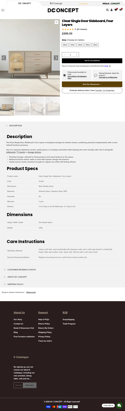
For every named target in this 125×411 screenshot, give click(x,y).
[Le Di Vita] (82, 3)
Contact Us (18, 324)
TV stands (21, 152)
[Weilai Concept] (24, 3)
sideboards (11, 152)
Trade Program (69, 324)
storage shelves (34, 152)
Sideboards (31, 292)
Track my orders (45, 341)
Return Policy (44, 324)
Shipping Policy (45, 332)
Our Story (18, 319)
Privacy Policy (44, 337)
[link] (74, 29)
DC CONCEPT (56, 402)
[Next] (56, 57)
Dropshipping (68, 319)
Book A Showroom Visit (24, 328)
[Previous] (4, 57)
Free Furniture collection (24, 337)
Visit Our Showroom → (92, 84)
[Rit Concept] (55, 3)
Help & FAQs (43, 319)
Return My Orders (46, 328)
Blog (16, 332)
